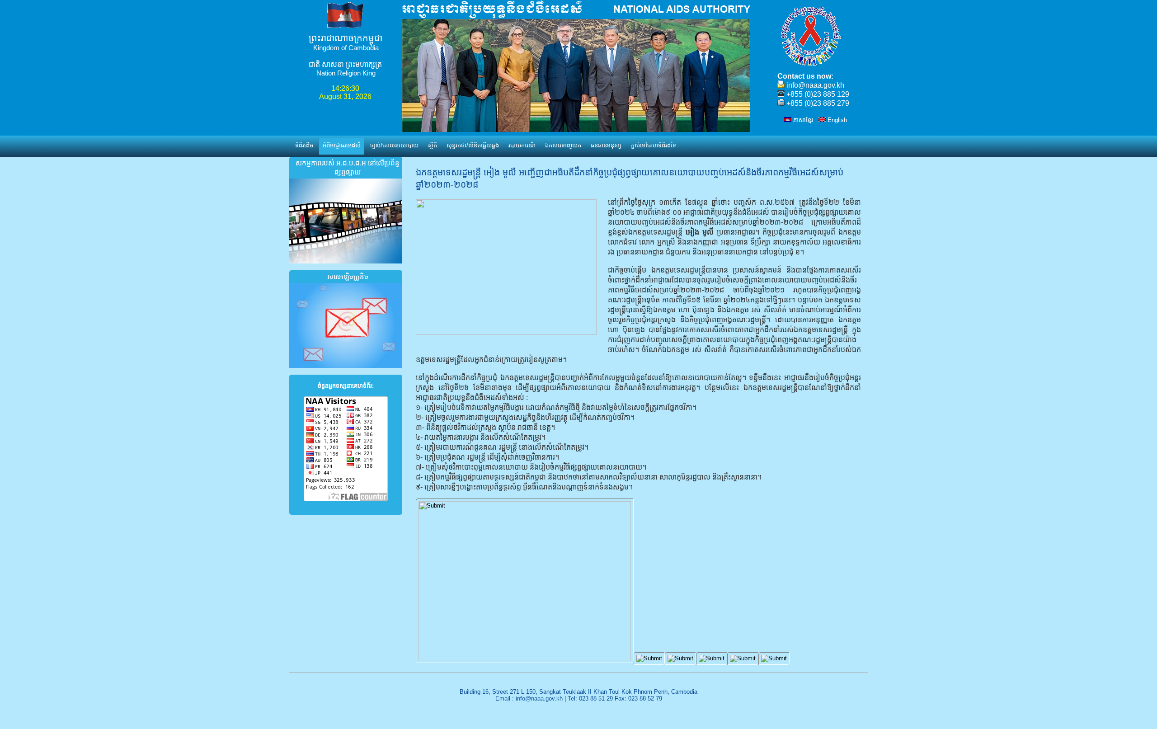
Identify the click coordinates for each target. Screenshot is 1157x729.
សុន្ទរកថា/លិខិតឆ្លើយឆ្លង (473, 145)
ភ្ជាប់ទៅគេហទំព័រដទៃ (653, 145)
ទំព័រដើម (304, 145)
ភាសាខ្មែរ (802, 120)
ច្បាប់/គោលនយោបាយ (394, 145)
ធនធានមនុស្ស (606, 145)
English (836, 120)
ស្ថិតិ (432, 145)
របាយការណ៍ (522, 145)
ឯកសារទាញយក (563, 145)
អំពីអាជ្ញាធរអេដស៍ (342, 145)
